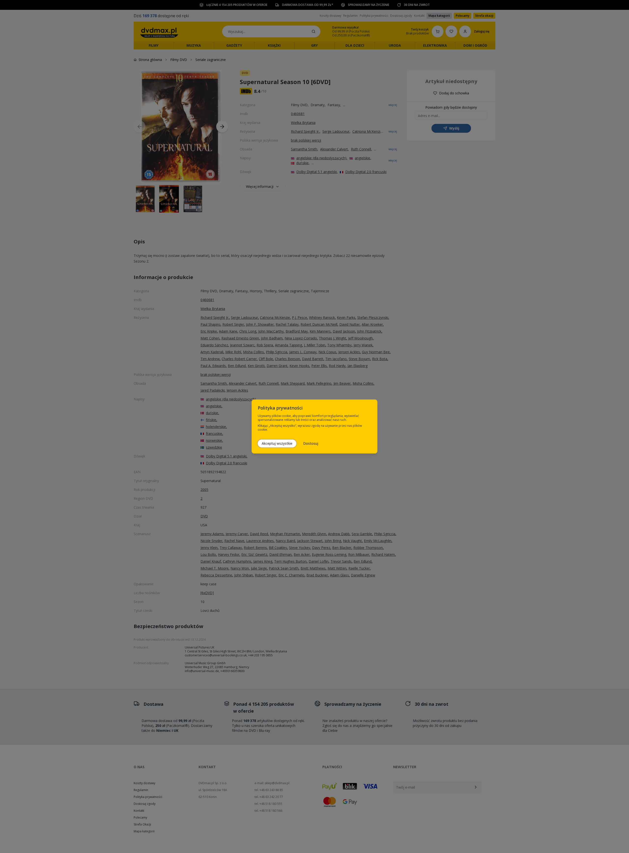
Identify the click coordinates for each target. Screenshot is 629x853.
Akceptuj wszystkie (277, 443)
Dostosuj (310, 443)
